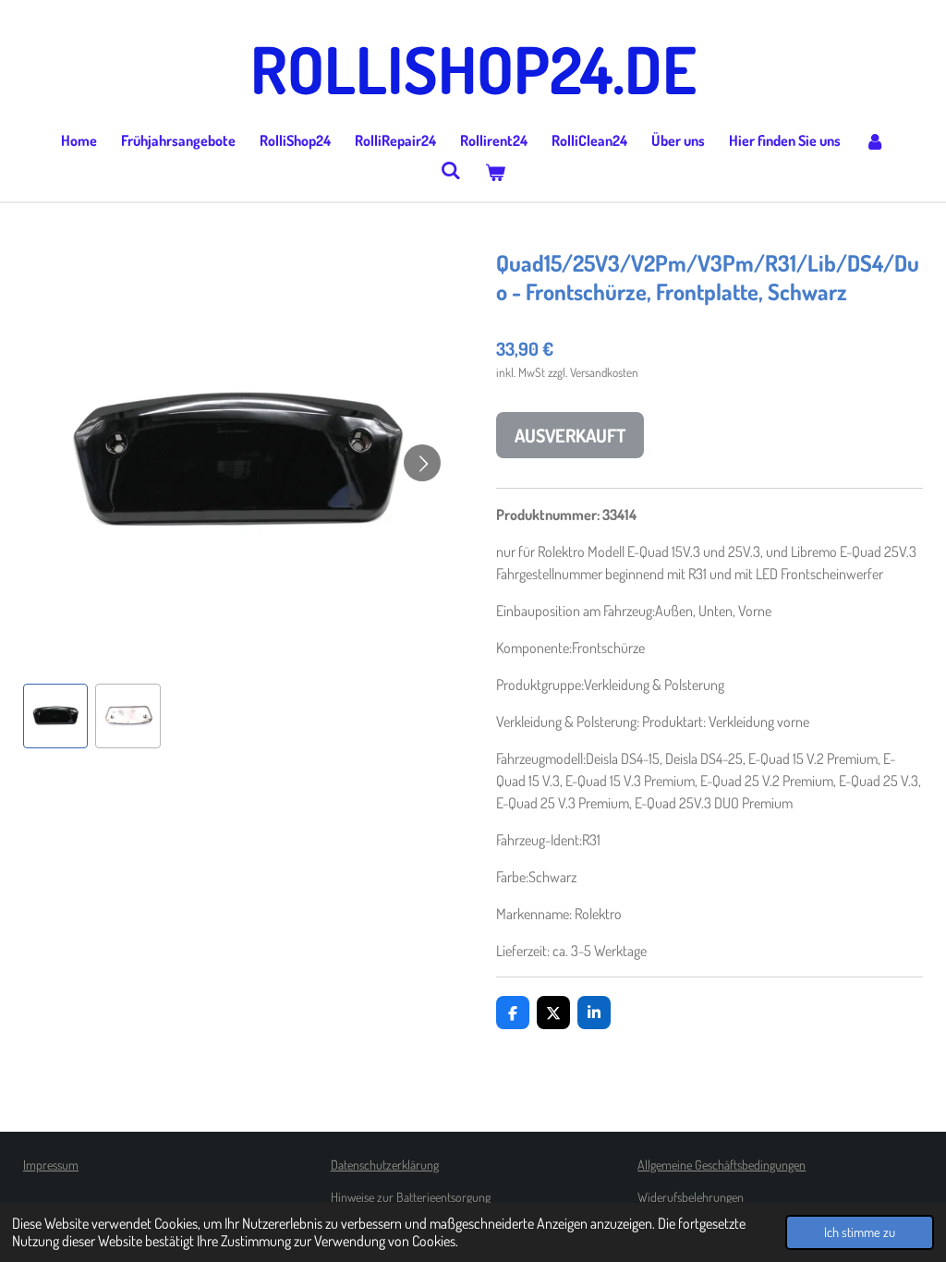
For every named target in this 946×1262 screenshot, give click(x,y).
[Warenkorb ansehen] (495, 172)
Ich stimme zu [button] (859, 1231)
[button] (55, 716)
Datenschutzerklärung (385, 1164)
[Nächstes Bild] (422, 462)
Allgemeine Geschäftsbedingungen (721, 1164)
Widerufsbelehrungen (690, 1197)
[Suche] (451, 170)
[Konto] (875, 140)
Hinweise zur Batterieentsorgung (411, 1197)
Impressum (51, 1164)
